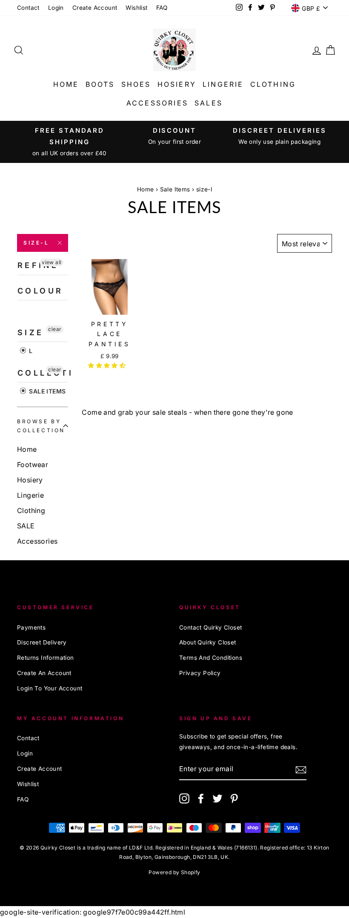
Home (66, 84)
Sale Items (175, 189)
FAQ (162, 7)
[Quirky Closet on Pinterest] (234, 798)
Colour (40, 290)
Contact (28, 7)
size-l (36, 242)
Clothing (273, 84)
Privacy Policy (200, 673)
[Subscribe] (300, 769)
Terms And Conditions (210, 657)
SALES (209, 103)
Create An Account (44, 673)
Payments (31, 627)
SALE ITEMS (46, 391)
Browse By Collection (41, 426)
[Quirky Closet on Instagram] (184, 798)
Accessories (157, 103)
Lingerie (223, 84)
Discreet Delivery (42, 642)
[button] (107, 365)
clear (54, 329)
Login (56, 7)
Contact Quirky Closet (210, 627)
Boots (100, 84)
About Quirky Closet (207, 642)
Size (30, 332)
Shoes (136, 84)
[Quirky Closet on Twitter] (217, 798)
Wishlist (136, 7)
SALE (26, 526)
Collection (42, 372)
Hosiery (176, 84)
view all (51, 262)
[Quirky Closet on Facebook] (201, 798)
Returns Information (45, 657)
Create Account (94, 7)
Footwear (32, 464)
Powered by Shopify (174, 872)
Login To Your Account (49, 688)
